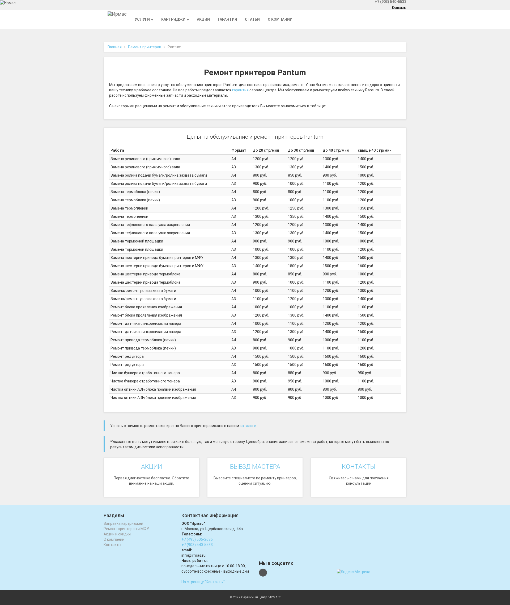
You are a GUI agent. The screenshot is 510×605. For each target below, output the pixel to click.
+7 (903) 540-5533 (197, 545)
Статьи (252, 19)
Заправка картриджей (123, 523)
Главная (115, 47)
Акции (203, 19)
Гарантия (227, 19)
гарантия (240, 90)
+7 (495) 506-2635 (197, 539)
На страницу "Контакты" (203, 582)
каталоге (248, 426)
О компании (280, 19)
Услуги (143, 19)
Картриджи (173, 19)
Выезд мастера (255, 466)
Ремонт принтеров (144, 47)
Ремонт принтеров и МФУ (126, 529)
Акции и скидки (117, 534)
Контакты (399, 8)
